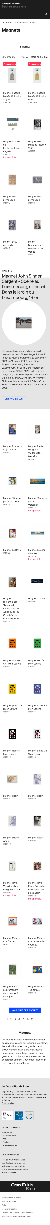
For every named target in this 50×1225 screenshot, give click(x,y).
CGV (4, 1205)
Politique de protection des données (17, 1213)
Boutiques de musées (11, 1198)
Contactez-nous (9, 1136)
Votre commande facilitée (13, 1166)
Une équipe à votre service (13, 1163)
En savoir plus (8, 1103)
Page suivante (36, 1018)
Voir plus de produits (25, 1010)
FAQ (4, 1139)
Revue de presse (9, 1172)
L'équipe (5, 1142)
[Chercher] (45, 14)
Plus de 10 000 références (13, 1160)
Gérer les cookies (9, 1145)
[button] (4, 14)
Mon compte (7, 1132)
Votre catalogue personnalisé (15, 1169)
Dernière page (42, 1018)
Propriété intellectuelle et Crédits (16, 1216)
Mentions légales (9, 1209)
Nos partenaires (9, 1201)
